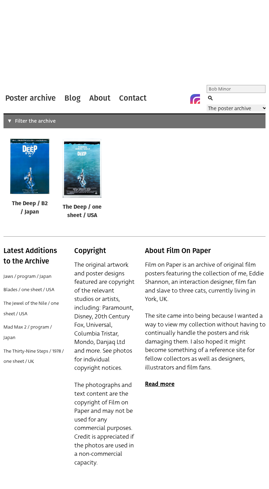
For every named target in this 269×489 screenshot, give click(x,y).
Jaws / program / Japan (27, 276)
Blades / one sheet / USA (29, 289)
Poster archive (30, 98)
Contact (132, 98)
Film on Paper (22, 43)
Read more (159, 384)
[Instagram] (195, 99)
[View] (29, 168)
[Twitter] (167, 99)
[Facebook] (181, 99)
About (99, 98)
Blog (72, 98)
